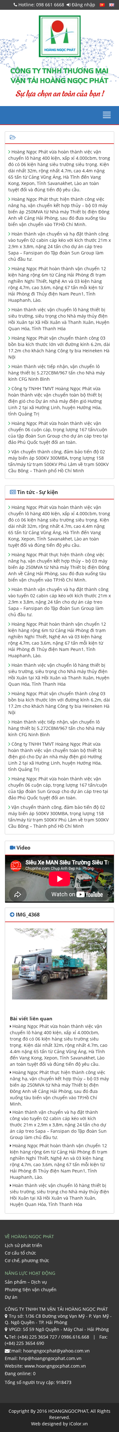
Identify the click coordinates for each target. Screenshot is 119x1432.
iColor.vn (78, 1424)
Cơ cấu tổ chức (20, 1253)
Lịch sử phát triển (23, 1245)
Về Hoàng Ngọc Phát (29, 1236)
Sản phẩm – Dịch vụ (26, 1282)
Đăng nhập (82, 5)
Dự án (11, 1297)
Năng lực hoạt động (30, 1273)
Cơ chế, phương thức (27, 1260)
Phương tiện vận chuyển (30, 1289)
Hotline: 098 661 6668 (40, 5)
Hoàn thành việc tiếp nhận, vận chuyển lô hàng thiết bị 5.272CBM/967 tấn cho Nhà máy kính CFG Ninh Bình (56, 372)
